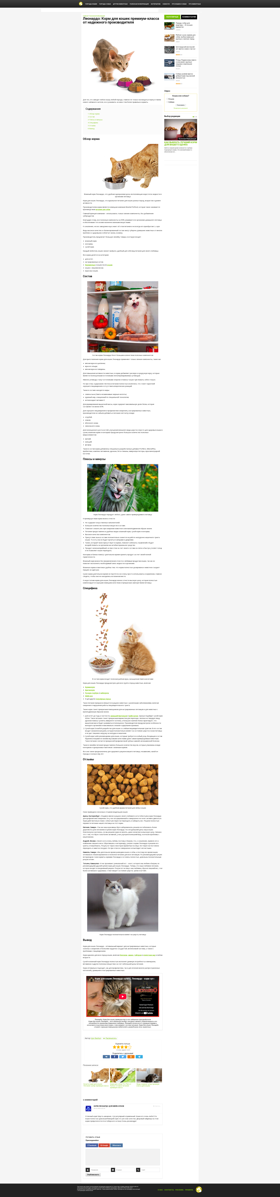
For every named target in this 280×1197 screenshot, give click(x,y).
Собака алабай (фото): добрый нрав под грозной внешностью (185, 76)
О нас (160, 1190)
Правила (189, 1190)
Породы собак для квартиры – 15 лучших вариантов (184, 25)
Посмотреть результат (181, 108)
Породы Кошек (91, 4)
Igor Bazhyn (96, 1038)
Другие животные (120, 4)
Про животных (195, 4)
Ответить (157, 1106)
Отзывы (92, 125)
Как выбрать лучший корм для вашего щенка (180, 143)
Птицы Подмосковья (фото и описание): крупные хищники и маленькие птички (186, 63)
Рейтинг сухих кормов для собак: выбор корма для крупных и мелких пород (185, 37)
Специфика (93, 122)
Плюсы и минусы (95, 120)
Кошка (171, 99)
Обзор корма (94, 114)
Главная (85, 16)
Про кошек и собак (179, 4)
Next (195, 129)
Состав (91, 117)
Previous (166, 129)
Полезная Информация (139, 4)
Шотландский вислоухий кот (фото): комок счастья (185, 48)
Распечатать (111, 1038)
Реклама (179, 1190)
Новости (166, 4)
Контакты (169, 1190)
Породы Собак (105, 4)
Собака (171, 102)
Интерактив (155, 4)
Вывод (91, 128)
